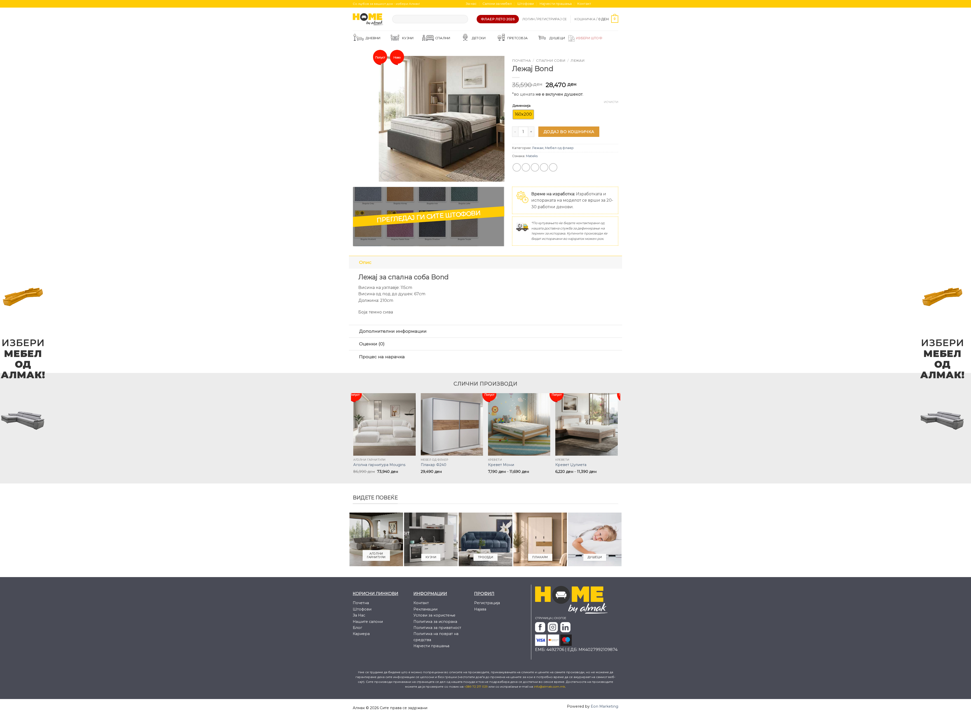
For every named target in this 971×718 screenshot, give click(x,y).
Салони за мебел (497, 4)
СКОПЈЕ (560, 618)
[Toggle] (354, 262)
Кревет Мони (501, 464)
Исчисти (611, 102)
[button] (544, 19)
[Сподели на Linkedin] (553, 167)
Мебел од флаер (559, 148)
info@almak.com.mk (549, 686)
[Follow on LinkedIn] (615, 4)
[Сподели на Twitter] (526, 167)
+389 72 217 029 (476, 686)
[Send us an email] (610, 4)
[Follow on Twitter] (606, 4)
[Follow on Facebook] (596, 4)
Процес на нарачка (382, 356)
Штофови (525, 4)
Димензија (522, 105)
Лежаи (578, 60)
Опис (365, 262)
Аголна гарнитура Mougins (379, 464)
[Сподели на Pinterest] (544, 167)
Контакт (584, 4)
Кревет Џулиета (570, 464)
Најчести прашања (556, 4)
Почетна (521, 60)
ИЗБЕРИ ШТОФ (589, 38)
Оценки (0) (372, 343)
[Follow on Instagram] (601, 4)
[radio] (523, 114)
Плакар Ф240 (433, 464)
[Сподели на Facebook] (517, 167)
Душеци (557, 38)
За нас (471, 4)
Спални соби (550, 60)
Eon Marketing (604, 706)
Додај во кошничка (568, 131)
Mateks (532, 156)
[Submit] (463, 19)
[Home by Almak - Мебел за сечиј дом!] (369, 19)
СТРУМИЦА (543, 618)
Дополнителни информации (393, 331)
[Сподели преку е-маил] (535, 167)
